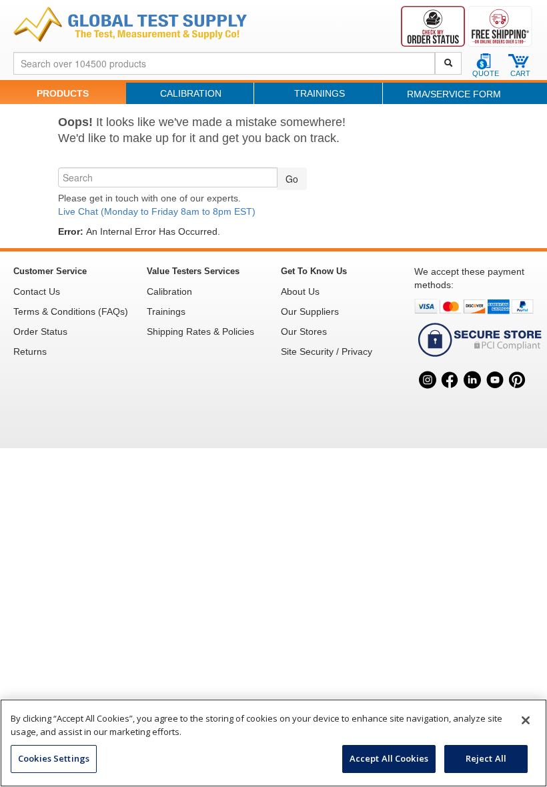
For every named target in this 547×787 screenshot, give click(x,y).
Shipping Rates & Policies (200, 331)
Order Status (40, 331)
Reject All (486, 758)
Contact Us (36, 291)
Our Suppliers (310, 311)
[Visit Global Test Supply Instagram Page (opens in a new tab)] (428, 394)
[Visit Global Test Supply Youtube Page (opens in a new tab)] (495, 394)
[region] (273, 743)
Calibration (190, 93)
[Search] (448, 63)
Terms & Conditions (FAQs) (70, 311)
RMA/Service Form (454, 94)
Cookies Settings (53, 758)
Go (292, 178)
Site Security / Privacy (326, 351)
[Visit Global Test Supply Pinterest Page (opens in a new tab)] (517, 394)
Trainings (319, 93)
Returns (30, 351)
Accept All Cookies (389, 758)
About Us (300, 291)
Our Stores (304, 331)
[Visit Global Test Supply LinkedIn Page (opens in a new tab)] (472, 394)
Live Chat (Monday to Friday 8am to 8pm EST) (156, 211)
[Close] (525, 720)
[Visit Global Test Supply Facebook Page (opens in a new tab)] (450, 394)
